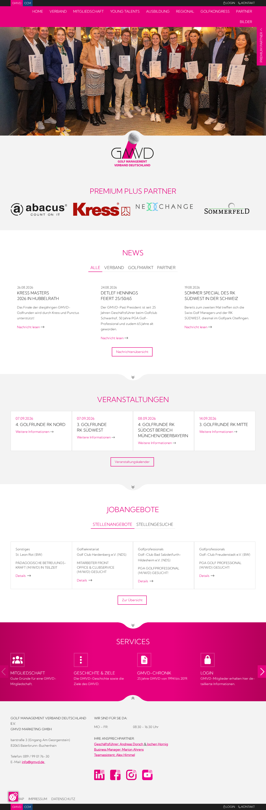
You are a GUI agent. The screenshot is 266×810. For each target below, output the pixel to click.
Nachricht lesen (30, 327)
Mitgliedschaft (88, 11)
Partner (244, 11)
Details (23, 576)
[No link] (133, 76)
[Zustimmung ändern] (13, 797)
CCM (27, 3)
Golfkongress (215, 11)
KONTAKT (246, 3)
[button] (262, 671)
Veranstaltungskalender (132, 462)
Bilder (246, 22)
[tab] (95, 268)
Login (229, 3)
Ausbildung (158, 11)
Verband (58, 11)
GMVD (16, 3)
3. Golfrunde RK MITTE (223, 424)
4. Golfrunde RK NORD (40, 424)
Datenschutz (63, 799)
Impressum (37, 799)
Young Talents (125, 11)
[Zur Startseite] (133, 149)
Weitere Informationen (34, 432)
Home (37, 11)
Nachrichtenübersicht (132, 352)
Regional (185, 11)
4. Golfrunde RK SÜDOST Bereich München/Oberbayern (163, 430)
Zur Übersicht (132, 600)
